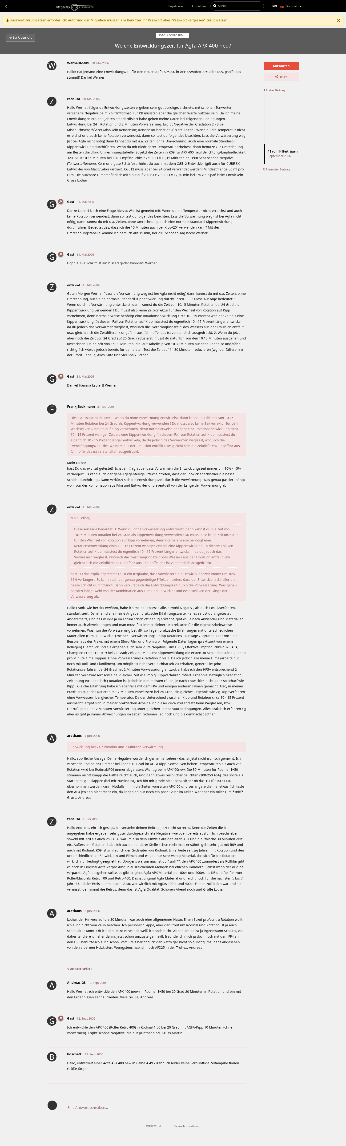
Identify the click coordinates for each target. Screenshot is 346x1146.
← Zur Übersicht (20, 37)
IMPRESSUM (153, 1126)
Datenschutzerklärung (186, 1126)
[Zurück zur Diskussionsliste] (6, 6)
